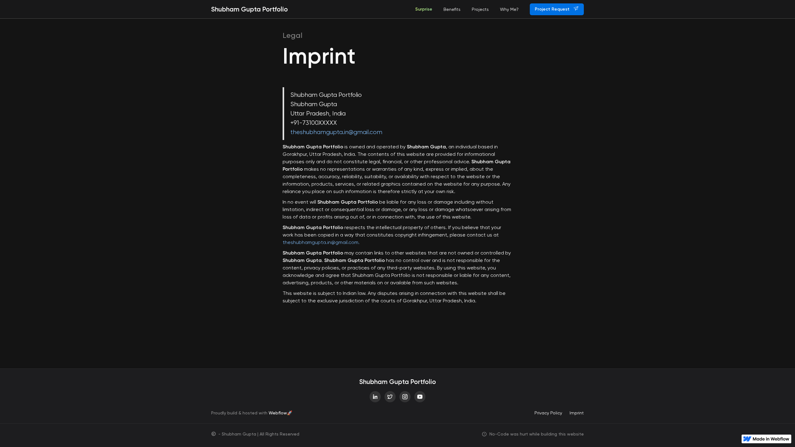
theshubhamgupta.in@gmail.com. (321, 242)
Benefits (452, 9)
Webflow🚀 (280, 412)
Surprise (423, 9)
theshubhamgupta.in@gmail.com (336, 132)
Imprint (577, 412)
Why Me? (509, 9)
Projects (480, 9)
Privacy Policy (548, 412)
